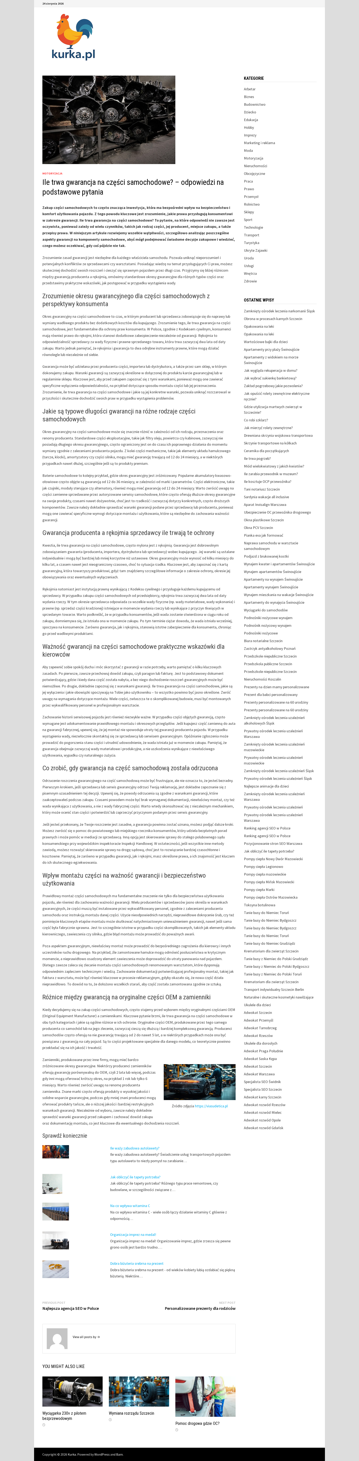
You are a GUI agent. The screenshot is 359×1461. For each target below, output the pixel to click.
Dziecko (250, 112)
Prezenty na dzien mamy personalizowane (276, 686)
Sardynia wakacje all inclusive (266, 496)
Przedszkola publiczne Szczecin (268, 663)
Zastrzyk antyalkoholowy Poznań (270, 648)
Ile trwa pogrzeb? (257, 458)
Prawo (249, 188)
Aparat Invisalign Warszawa (265, 504)
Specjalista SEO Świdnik (262, 1081)
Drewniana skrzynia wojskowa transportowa (278, 435)
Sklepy (249, 212)
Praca (248, 181)
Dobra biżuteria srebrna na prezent (137, 1263)
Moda (248, 150)
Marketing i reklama (259, 142)
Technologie (253, 227)
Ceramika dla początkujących (266, 450)
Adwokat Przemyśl (258, 1020)
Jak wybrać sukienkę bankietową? (270, 378)
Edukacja (251, 119)
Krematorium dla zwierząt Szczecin (271, 951)
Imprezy (250, 135)
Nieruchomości (255, 165)
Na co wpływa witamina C (130, 1205)
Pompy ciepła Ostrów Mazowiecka (271, 897)
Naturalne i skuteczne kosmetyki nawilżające (279, 997)
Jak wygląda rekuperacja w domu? (270, 370)
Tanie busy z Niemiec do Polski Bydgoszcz (276, 966)
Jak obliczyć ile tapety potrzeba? (135, 1177)
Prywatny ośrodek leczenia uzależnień (273, 807)
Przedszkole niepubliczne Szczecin (270, 656)
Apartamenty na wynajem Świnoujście (273, 579)
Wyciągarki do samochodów (266, 610)
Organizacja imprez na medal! (133, 1234)
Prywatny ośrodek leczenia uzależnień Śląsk (278, 778)
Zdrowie (250, 281)
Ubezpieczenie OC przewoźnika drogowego (277, 512)
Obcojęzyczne (254, 173)
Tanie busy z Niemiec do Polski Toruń (273, 974)
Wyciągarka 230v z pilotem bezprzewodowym (64, 1416)
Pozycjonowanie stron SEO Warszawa (273, 843)
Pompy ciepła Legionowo (263, 866)
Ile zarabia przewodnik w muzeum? (271, 473)
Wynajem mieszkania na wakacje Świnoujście (279, 594)
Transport (251, 235)
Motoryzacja (52, 173)
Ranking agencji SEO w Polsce (267, 828)
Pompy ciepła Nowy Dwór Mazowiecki (273, 858)
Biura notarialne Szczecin (263, 640)
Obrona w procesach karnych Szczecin (273, 318)
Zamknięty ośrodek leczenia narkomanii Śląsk (279, 311)
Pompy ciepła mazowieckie (265, 874)
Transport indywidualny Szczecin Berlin (274, 989)
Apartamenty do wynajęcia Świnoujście (274, 602)
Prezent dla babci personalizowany (271, 694)
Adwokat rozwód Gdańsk (263, 1127)
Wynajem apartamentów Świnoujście (272, 571)
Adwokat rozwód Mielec (263, 1112)
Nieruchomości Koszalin (262, 679)
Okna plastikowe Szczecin (264, 520)
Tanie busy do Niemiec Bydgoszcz (270, 920)
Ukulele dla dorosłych (260, 1043)
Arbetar (250, 89)
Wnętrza (250, 273)
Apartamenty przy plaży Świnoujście (271, 349)
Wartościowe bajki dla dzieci (266, 341)
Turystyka (251, 242)
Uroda (249, 258)
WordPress (102, 1454)
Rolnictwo (252, 204)
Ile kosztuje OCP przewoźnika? (267, 481)
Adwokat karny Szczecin (262, 1097)
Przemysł (251, 196)
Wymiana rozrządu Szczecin (131, 1413)
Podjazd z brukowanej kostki (266, 556)
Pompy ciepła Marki (259, 889)
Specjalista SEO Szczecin (263, 1089)
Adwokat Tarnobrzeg (260, 1028)
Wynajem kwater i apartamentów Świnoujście (279, 564)
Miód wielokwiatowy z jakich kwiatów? (274, 466)
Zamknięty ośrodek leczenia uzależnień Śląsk (279, 770)
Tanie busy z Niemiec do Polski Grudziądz (276, 958)
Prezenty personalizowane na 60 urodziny (276, 702)
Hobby (249, 127)
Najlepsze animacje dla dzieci (266, 786)
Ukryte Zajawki (255, 250)
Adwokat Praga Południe (263, 1051)
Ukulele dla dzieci (257, 1004)
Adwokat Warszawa (259, 1074)
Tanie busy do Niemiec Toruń (266, 912)
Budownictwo (255, 104)
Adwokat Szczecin (258, 1012)
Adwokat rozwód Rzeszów (264, 1104)
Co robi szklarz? (256, 420)
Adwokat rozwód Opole (262, 1120)
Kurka (72, 1454)
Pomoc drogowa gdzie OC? (197, 1423)
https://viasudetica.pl (211, 1106)
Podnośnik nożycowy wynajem (267, 625)
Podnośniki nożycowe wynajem (268, 617)
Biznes (249, 96)
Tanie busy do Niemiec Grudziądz (269, 943)
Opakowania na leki (259, 326)
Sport (248, 219)
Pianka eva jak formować (263, 535)
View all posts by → (86, 1337)
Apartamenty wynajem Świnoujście (271, 587)
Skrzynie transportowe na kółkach (270, 443)
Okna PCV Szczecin (258, 527)
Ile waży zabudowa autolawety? (134, 1148)
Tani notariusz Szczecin (262, 489)
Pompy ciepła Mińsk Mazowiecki (269, 882)
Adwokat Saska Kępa (260, 1058)
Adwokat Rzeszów (258, 1035)
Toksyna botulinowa (259, 905)
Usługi (249, 265)
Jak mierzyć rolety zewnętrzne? (268, 427)
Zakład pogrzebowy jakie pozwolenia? (273, 385)
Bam (119, 1454)
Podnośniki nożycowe (261, 633)
